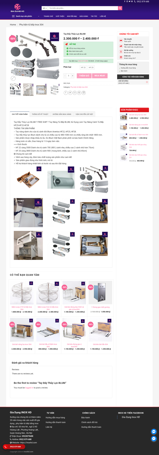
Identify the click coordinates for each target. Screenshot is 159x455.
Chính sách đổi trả (89, 422)
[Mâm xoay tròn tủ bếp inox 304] (48, 292)
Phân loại (67, 67)
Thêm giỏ (84, 76)
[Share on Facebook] (66, 93)
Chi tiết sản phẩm (19, 114)
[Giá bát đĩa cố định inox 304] (48, 330)
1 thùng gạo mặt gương (100, 307)
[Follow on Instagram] (127, 1)
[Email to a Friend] (75, 93)
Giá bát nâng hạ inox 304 (21, 344)
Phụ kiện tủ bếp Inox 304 (31, 24)
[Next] (55, 56)
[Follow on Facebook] (124, 1)
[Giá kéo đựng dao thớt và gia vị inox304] (74, 292)
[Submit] (120, 8)
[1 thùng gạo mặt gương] (100, 292)
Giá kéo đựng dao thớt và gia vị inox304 (74, 308)
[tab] (19, 114)
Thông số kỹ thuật (40, 114)
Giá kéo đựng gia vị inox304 (74, 345)
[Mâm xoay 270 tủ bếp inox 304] (22, 292)
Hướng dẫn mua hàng (128, 68)
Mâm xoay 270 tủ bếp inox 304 (22, 308)
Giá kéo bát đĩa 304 (100, 344)
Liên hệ (103, 16)
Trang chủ (48, 16)
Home (13, 24)
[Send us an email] (132, 1)
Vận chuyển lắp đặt (84, 114)
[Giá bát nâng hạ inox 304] (22, 330)
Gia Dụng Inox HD (131, 417)
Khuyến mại (72, 16)
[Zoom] (13, 78)
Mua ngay (100, 76)
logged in (29, 388)
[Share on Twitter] (70, 93)
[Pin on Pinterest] (79, 93)
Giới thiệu (60, 16)
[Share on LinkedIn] (84, 93)
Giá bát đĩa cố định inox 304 (48, 345)
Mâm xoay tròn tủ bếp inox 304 (48, 308)
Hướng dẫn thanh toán (56, 422)
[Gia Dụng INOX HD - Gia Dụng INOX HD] (24, 8)
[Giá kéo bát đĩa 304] (100, 330)
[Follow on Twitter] (129, 1)
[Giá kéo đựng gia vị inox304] (74, 330)
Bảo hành (84, 16)
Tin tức (94, 16)
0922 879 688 (142, 1)
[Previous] (14, 56)
